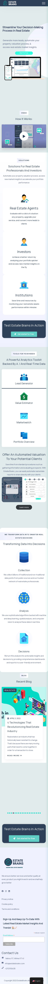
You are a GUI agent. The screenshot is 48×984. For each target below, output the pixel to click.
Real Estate (9, 690)
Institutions (24, 295)
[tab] (24, 379)
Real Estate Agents (24, 208)
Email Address (8, 935)
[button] (7, 813)
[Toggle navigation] (43, 3)
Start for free (24, 53)
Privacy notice (7, 899)
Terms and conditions (10, 909)
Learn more (24, 507)
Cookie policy (7, 904)
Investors (24, 252)
